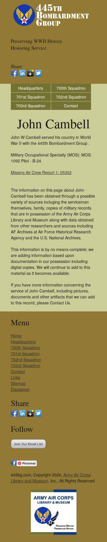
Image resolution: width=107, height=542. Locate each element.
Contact (71, 105)
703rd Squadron (30, 105)
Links (15, 377)
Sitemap (18, 383)
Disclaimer (20, 389)
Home (16, 335)
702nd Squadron (71, 97)
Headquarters (30, 88)
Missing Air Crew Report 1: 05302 (41, 172)
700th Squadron (71, 88)
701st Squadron (30, 97)
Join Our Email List (28, 444)
